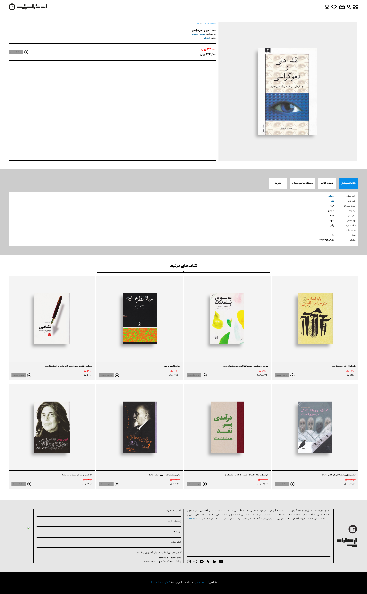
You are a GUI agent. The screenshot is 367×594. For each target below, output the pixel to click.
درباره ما (177, 532)
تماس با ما (176, 542)
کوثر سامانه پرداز (160, 583)
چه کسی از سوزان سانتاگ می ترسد (77, 475)
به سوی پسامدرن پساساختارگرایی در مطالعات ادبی (245, 366)
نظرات (278, 183)
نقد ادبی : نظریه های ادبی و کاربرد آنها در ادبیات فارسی (68, 366)
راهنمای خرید (174, 521)
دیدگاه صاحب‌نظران (302, 183)
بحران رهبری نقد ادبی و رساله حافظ (164, 475)
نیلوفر (207, 38)
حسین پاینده (199, 34)
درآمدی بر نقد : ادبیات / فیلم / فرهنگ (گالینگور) (246, 475)
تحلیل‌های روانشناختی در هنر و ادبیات (339, 475)
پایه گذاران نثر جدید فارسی (344, 366)
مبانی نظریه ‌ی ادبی (172, 366)
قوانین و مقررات (173, 511)
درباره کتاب (327, 183)
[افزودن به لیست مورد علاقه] (292, 375)
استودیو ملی (201, 583)
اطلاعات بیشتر (348, 183)
